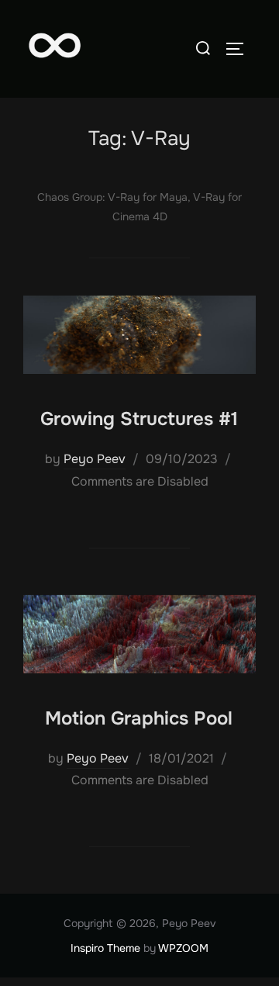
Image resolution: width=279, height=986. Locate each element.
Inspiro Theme (105, 948)
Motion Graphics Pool (138, 718)
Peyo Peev (95, 459)
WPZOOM (183, 948)
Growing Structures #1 (139, 419)
